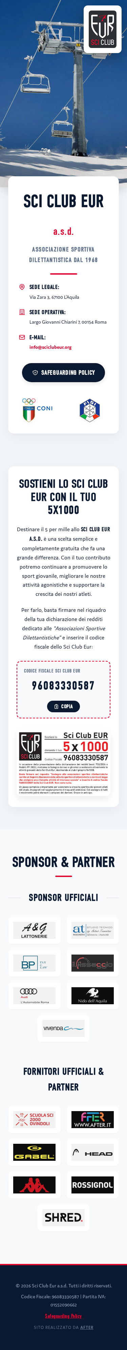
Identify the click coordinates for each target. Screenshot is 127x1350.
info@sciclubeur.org (50, 347)
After (86, 1327)
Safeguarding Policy (68, 372)
